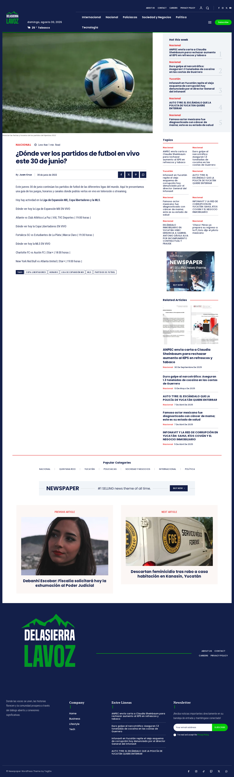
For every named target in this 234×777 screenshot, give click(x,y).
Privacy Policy (203, 734)
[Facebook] (219, 8)
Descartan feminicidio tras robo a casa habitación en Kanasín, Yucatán (169, 574)
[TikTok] (204, 772)
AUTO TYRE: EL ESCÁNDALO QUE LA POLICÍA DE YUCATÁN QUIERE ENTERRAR (190, 105)
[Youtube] (230, 8)
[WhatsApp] (143, 175)
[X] (226, 8)
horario (53, 272)
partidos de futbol (105, 272)
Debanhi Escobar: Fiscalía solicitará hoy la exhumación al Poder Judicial (64, 583)
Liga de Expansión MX (72, 272)
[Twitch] (211, 772)
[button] (207, 8)
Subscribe (219, 727)
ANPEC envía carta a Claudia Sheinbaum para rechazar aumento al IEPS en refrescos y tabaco (192, 52)
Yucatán (174, 79)
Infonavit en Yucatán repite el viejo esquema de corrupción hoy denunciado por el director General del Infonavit (192, 87)
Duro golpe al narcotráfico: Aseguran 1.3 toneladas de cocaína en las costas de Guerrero (192, 69)
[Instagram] (223, 8)
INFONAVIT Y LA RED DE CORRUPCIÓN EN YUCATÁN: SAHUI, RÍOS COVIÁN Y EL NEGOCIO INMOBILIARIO (205, 207)
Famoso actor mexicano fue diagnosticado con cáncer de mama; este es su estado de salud (191, 122)
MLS (89, 272)
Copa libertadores (36, 272)
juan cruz (25, 174)
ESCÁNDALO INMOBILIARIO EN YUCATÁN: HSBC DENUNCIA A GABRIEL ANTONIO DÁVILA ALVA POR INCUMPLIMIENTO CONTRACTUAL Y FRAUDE (175, 234)
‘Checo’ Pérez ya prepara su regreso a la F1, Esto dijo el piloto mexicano (205, 229)
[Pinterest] (136, 175)
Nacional (23, 144)
